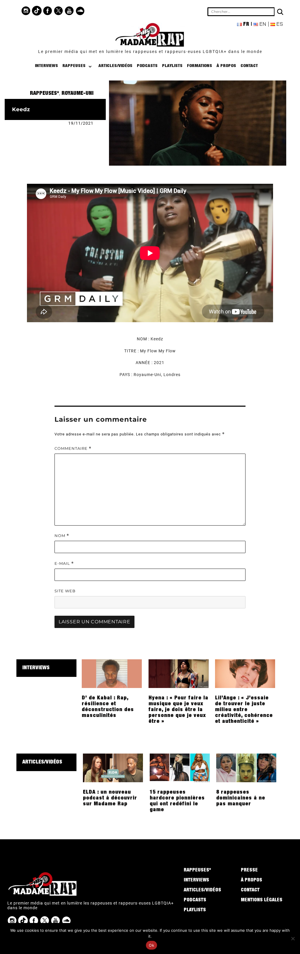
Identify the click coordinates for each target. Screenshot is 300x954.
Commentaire (72, 448)
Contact (249, 66)
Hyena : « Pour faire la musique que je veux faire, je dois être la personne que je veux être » (178, 710)
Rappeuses (74, 66)
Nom (61, 535)
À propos (226, 66)
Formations (199, 66)
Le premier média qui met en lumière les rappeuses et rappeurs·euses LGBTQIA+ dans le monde (150, 51)
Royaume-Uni (77, 93)
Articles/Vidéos (115, 66)
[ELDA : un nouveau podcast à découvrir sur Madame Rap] (113, 767)
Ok (151, 945)
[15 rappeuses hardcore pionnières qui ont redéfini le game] (180, 767)
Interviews (46, 66)
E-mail (64, 563)
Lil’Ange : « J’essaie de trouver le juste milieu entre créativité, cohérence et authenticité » (244, 710)
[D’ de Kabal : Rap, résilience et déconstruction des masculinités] (112, 673)
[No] (293, 938)
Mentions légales (261, 900)
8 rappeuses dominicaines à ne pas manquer (240, 798)
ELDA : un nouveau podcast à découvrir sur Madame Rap (110, 798)
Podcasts (147, 66)
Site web (65, 590)
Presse (249, 870)
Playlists (172, 66)
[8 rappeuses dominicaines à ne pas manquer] (246, 767)
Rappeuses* (44, 93)
